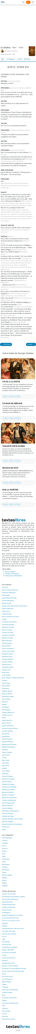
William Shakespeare (8, 747)
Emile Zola (5, 774)
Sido (3, 1006)
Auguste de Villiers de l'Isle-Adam (12, 819)
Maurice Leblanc (7, 694)
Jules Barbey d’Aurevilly (9, 598)
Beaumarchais (6, 603)
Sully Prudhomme (7, 726)
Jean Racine (5, 734)
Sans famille (6, 942)
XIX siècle (17, 396)
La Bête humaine (7, 992)
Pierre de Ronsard (7, 813)
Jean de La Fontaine (8, 795)
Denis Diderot (6, 646)
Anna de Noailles (7, 808)
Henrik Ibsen (6, 686)
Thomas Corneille (7, 632)
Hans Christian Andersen (10, 590)
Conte (4, 846)
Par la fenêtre (10, 489)
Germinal (5, 1016)
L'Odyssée (5, 987)
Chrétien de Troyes (8, 816)
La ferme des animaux (9, 934)
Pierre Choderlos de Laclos (10, 616)
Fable (3, 856)
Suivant (30, 344)
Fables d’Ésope (6, 982)
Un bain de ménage (12, 403)
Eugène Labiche (7, 691)
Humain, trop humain (9, 894)
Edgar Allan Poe (7, 720)
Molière (4, 704)
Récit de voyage (7, 875)
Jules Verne (5, 766)
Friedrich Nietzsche (8, 712)
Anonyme (5, 587)
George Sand (6, 670)
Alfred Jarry (5, 688)
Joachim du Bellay (7, 821)
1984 (3, 939)
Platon (4, 718)
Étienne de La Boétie (8, 789)
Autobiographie (7, 838)
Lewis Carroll (6, 611)
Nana (3, 995)
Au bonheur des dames (9, 998)
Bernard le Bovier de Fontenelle (12, 824)
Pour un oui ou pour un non (11, 920)
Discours (5, 848)
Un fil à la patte (11, 381)
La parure (5, 1008)
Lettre (4, 862)
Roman (4, 880)
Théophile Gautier (7, 667)
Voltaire (4, 768)
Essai (3, 854)
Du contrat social (7, 976)
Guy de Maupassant (8, 803)
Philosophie (5, 870)
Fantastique (5, 859)
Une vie (4, 1014)
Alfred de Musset (7, 805)
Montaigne (5, 707)
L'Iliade (4, 984)
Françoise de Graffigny (9, 787)
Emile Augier (6, 595)
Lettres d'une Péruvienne (10, 966)
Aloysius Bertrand (7, 608)
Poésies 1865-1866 (8, 950)
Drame (4, 851)
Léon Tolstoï (6, 755)
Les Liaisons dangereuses (10, 1003)
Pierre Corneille (7, 630)
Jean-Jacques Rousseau (9, 744)
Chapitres (11, 59)
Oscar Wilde (6, 771)
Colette (4, 619)
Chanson (5, 840)
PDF (20, 59)
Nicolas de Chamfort (8, 779)
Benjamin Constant (8, 627)
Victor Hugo (6, 683)
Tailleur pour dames (13, 446)
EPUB (28, 59)
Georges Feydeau (7, 659)
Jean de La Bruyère (8, 792)
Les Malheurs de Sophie (9, 947)
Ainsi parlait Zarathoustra (10, 899)
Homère (4, 680)
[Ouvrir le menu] (33, 2)
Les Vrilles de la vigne (8, 931)
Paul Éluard (5, 827)
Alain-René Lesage (7, 696)
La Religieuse (6, 912)
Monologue (5, 864)
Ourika (4, 955)
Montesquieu (6, 710)
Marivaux (5, 702)
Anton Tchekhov (7, 752)
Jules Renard (6, 736)
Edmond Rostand (7, 742)
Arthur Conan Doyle (8, 651)
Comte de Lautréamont (9, 622)
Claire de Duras (7, 782)
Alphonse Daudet (7, 638)
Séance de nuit (10, 468)
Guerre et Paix (6, 944)
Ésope (4, 829)
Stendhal (5, 750)
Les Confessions (7, 979)
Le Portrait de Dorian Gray (10, 918)
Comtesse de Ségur (8, 624)
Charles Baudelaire (8, 600)
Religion (4, 878)
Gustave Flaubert (7, 662)
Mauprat (5, 960)
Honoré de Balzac (7, 776)
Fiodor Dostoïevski (8, 648)
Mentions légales (10, 572)
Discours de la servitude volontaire (13, 971)
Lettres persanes (7, 902)
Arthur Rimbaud (7, 739)
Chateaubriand (6, 614)
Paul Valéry (5, 763)
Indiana (4, 1000)
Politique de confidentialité (13, 576)
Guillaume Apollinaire (9, 592)
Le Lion (4, 936)
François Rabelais (7, 731)
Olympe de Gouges (8, 784)
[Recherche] (23, 2)
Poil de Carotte (6, 910)
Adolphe (4, 926)
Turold (4, 758)
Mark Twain (5, 760)
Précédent (7, 344)
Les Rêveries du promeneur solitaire (13, 896)
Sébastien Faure (7, 656)
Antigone (5, 923)
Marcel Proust (6, 723)
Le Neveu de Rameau (8, 907)
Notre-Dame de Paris (8, 1019)
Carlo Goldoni (6, 675)
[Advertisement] (18, 24)
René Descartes (7, 640)
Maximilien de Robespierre (10, 811)
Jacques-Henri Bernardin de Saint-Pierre (14, 606)
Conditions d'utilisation (12, 574)
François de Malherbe (9, 800)
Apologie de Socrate (8, 963)
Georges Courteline (8, 635)
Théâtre (14, 47)
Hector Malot (6, 699)
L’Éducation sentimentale (10, 990)
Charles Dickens (7, 643)
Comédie (21, 47)
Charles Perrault (7, 715)
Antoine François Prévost (10, 728)
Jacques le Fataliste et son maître (12, 915)
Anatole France (6, 664)
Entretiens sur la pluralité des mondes (14, 968)
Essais (4, 974)
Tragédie (5, 886)
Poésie (4, 872)
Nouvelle (5, 867)
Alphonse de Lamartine (9, 797)
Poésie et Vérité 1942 (8, 904)
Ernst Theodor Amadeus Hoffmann (13, 678)
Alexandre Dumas (7, 654)
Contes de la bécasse (8, 958)
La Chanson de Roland (9, 952)
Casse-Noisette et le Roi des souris (13, 928)
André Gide (5, 672)
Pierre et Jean (6, 1011)
